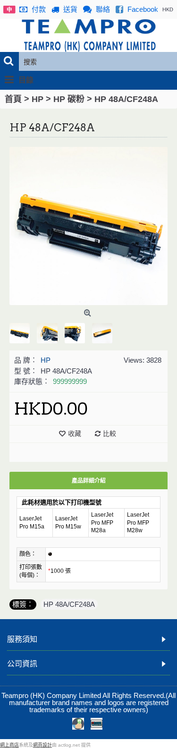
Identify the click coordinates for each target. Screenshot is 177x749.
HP (46, 360)
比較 (109, 433)
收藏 (74, 433)
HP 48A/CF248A (69, 604)
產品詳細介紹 (89, 480)
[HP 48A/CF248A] (88, 226)
